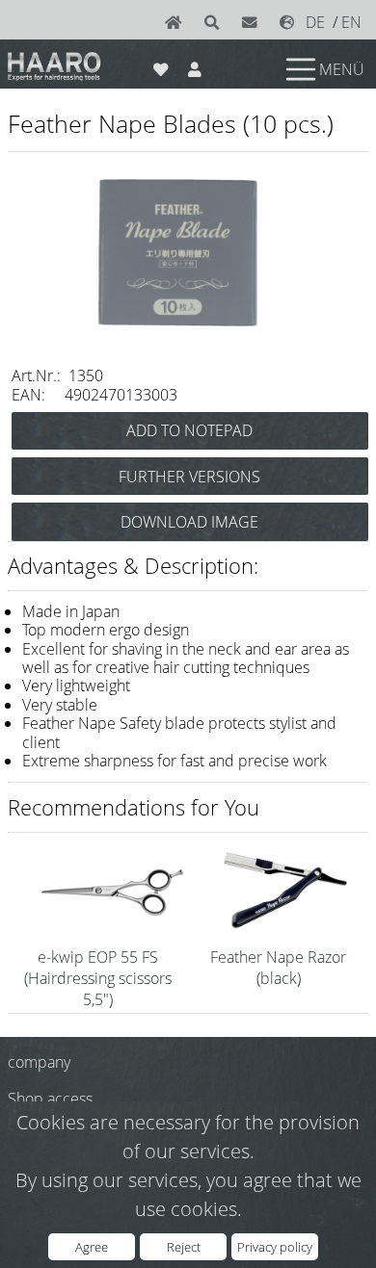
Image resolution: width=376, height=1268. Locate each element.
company (39, 1062)
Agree (91, 1246)
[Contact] (253, 22)
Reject (184, 1246)
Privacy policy (274, 1246)
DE (315, 22)
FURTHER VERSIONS (189, 476)
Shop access (50, 1098)
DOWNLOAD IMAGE (189, 521)
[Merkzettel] (160, 65)
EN (351, 22)
